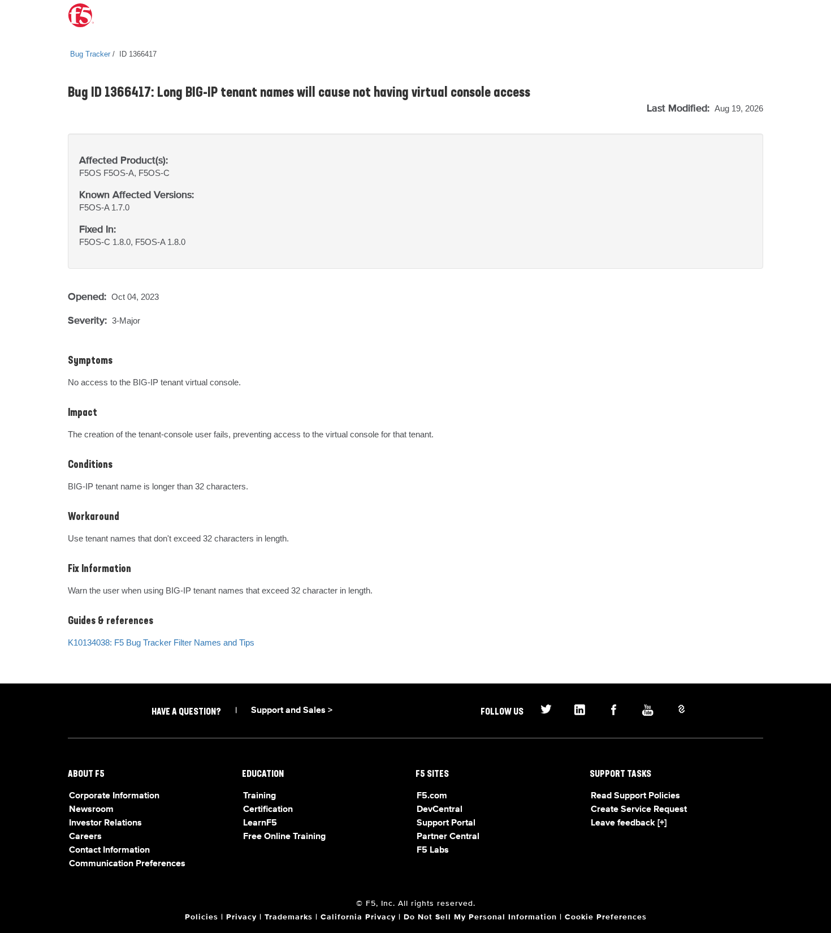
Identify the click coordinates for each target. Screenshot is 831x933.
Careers (85, 836)
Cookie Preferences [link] (606, 917)
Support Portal (446, 823)
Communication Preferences (127, 863)
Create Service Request (639, 809)
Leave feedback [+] (628, 823)
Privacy (241, 917)
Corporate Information (114, 796)
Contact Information (109, 850)
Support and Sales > (291, 710)
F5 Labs (433, 850)
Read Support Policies (635, 796)
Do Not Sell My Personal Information (480, 917)
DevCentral (439, 809)
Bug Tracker (90, 54)
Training (259, 796)
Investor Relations (105, 823)
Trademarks (289, 917)
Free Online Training (284, 836)
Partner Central (448, 836)
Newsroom (91, 809)
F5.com (432, 796)
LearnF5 (260, 823)
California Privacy (358, 917)
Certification (268, 809)
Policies (201, 917)
